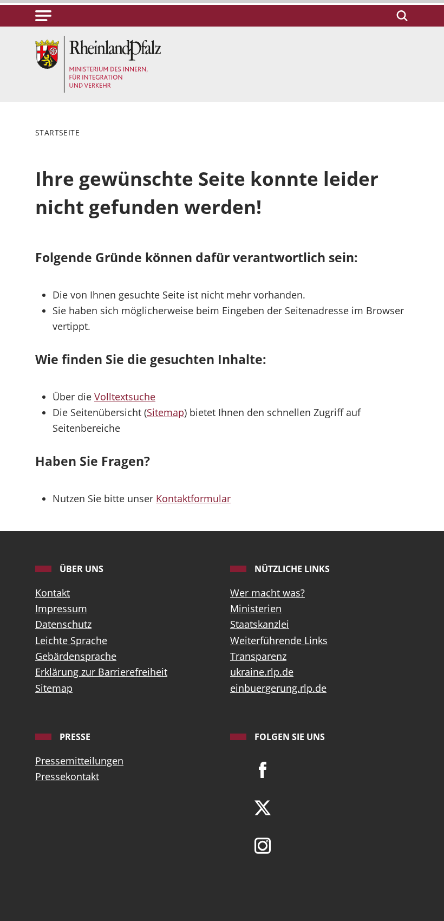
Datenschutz (63, 624)
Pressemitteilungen (79, 760)
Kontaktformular (193, 498)
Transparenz (258, 656)
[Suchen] (400, 16)
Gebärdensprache (75, 656)
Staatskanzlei (259, 624)
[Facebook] (262, 769)
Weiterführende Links (279, 640)
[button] (43, 16)
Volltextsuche (124, 396)
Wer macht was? (267, 592)
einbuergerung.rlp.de (278, 688)
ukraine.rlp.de (261, 671)
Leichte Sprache (71, 640)
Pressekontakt (67, 776)
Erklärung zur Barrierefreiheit (101, 671)
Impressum (61, 608)
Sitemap (165, 412)
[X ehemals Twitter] (262, 807)
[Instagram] (262, 845)
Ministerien (256, 608)
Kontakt (52, 592)
